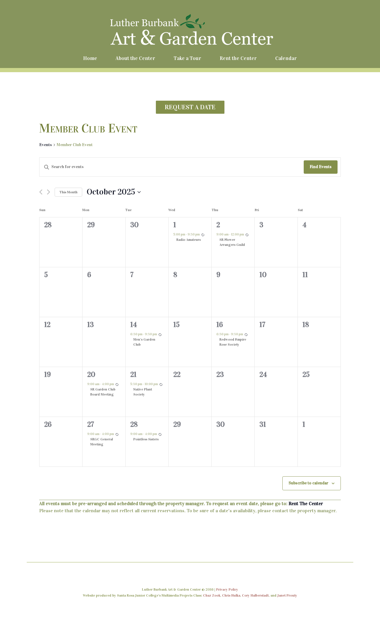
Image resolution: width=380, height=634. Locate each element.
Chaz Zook (211, 595)
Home (90, 58)
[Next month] (48, 192)
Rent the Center (238, 58)
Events (45, 144)
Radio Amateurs (188, 240)
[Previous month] (40, 192)
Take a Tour (187, 58)
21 (133, 374)
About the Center (135, 58)
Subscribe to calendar (308, 483)
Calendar (286, 58)
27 (90, 424)
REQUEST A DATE (190, 107)
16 (219, 324)
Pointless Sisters (146, 439)
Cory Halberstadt (255, 595)
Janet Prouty (287, 595)
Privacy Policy (227, 589)
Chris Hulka (231, 595)
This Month (68, 192)
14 (133, 324)
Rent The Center (306, 503)
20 (91, 374)
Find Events (321, 166)
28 (134, 424)
